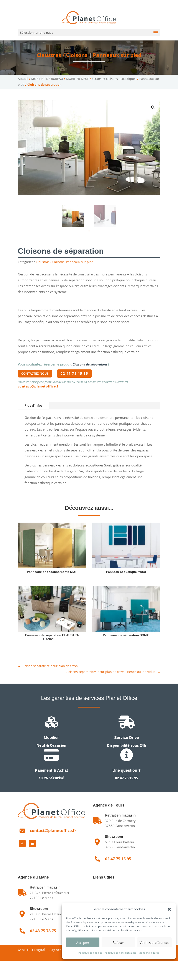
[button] (169, 909)
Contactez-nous (34, 373)
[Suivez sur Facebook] (22, 843)
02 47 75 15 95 (33, 3)
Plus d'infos (33, 405)
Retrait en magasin (45, 887)
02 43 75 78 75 (61, 3)
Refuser (118, 942)
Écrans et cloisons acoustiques (114, 79)
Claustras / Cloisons (62, 55)
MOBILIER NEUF (77, 79)
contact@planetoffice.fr (39, 386)
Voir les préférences (154, 942)
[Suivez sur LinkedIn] (32, 843)
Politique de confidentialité (120, 952)
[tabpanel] (73, 216)
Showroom (114, 837)
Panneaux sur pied (117, 55)
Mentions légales (148, 952)
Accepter (82, 942)
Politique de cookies (90, 952)
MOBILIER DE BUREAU (47, 79)
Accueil (23, 79)
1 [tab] (89, 231)
